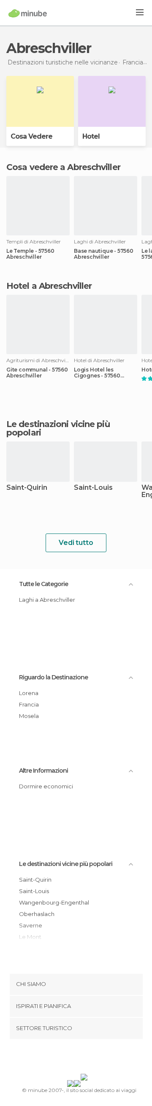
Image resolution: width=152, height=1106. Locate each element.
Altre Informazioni (43, 770)
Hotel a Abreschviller (49, 286)
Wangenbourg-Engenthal (54, 902)
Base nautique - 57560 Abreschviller (103, 254)
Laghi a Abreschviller (47, 599)
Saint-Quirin (26, 488)
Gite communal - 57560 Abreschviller (37, 373)
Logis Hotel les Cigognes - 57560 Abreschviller (97, 373)
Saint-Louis (93, 488)
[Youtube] (96, 1058)
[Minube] (27, 13)
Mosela (29, 715)
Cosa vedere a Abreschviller (63, 167)
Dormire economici (46, 786)
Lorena (28, 693)
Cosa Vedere (31, 136)
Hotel (91, 136)
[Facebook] (63, 1058)
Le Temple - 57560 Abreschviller (30, 254)
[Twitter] (74, 1058)
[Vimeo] (85, 1058)
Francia (29, 704)
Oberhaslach (36, 913)
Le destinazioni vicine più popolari (58, 428)
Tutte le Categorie (43, 584)
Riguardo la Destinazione (53, 677)
